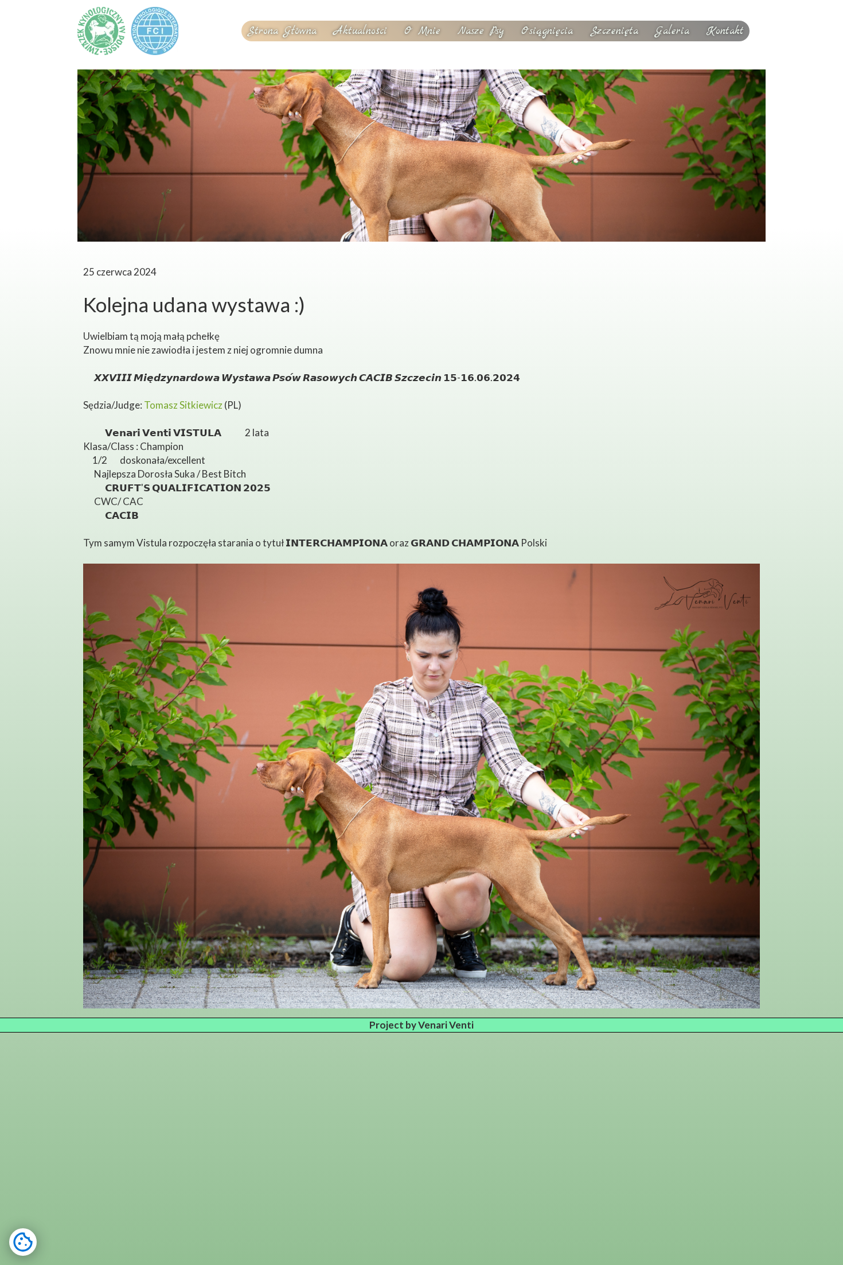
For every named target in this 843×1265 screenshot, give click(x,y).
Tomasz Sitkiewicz (183, 405)
